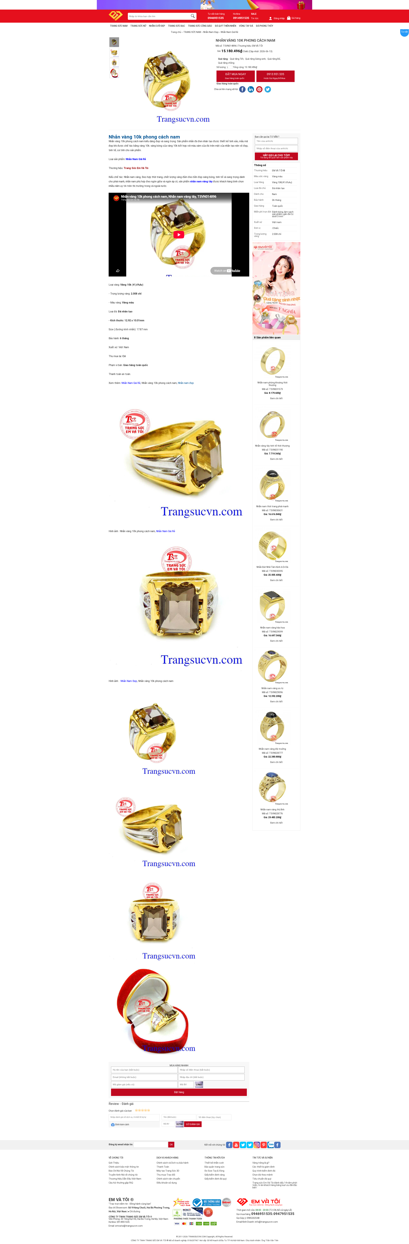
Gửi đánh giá (193, 1124)
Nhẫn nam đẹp (186, 383)
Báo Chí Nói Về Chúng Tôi (121, 1170)
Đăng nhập (279, 18)
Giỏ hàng (294, 18)
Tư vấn (404, 31)
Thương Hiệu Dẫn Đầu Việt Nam (125, 1178)
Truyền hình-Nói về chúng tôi (123, 1174)
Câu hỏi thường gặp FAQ (121, 1182)
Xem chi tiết (276, 398)
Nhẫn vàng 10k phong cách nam (144, 137)
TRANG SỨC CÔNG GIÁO (200, 26)
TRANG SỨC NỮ (138, 26)
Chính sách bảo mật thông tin (124, 1167)
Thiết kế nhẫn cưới (214, 1163)
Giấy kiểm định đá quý (215, 1178)
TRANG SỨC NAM (118, 26)
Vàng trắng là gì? (260, 1163)
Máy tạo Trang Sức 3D (168, 1170)
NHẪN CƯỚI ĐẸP (157, 26)
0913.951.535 (274, 75)
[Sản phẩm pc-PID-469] (276, 288)
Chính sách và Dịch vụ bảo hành (173, 1163)
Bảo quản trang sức (214, 1167)
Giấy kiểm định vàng (214, 1174)
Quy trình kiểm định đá (263, 1170)
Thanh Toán (163, 1167)
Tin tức (255, 18)
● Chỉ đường (134, 1211)
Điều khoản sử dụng (167, 1182)
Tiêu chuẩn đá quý (261, 1178)
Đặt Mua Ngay (235, 75)
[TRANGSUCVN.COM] (116, 19)
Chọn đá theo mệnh (262, 1174)
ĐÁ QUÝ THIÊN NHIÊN (225, 26)
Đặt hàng (179, 1092)
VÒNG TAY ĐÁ (246, 26)
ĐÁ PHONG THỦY (264, 26)
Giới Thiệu (114, 1163)
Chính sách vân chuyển (168, 1178)
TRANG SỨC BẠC (176, 26)
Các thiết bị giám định (263, 1167)
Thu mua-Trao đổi (166, 1174)
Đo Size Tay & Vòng (214, 1170)
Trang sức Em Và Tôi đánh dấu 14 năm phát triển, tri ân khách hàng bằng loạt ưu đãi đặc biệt (274, 1185)
